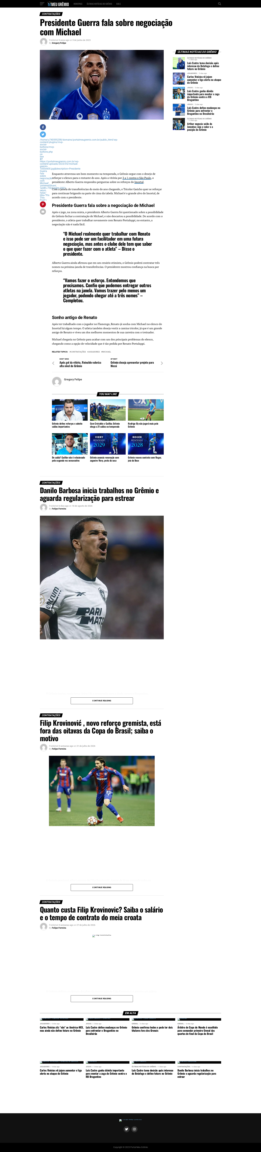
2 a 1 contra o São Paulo (136, 178)
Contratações (78, 352)
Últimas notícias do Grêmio (99, 3)
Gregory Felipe (59, 43)
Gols (118, 3)
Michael (106, 352)
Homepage (78, 3)
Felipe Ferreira (59, 509)
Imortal (138, 182)
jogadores (94, 352)
